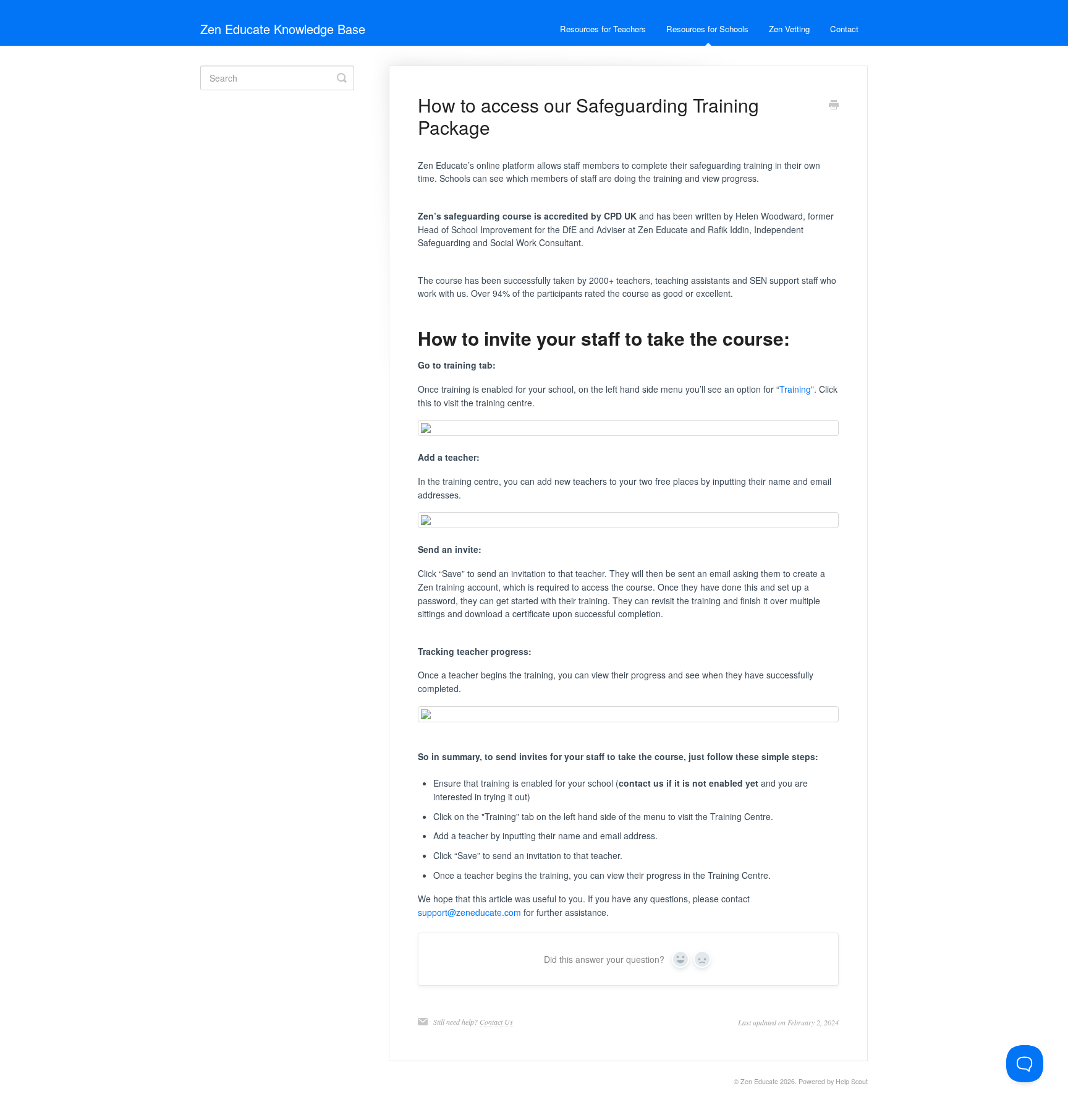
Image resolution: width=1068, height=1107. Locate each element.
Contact (844, 29)
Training (795, 389)
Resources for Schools (707, 29)
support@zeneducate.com (469, 912)
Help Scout (852, 1081)
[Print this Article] (834, 106)
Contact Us (496, 1022)
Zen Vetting (789, 29)
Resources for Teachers (603, 29)
